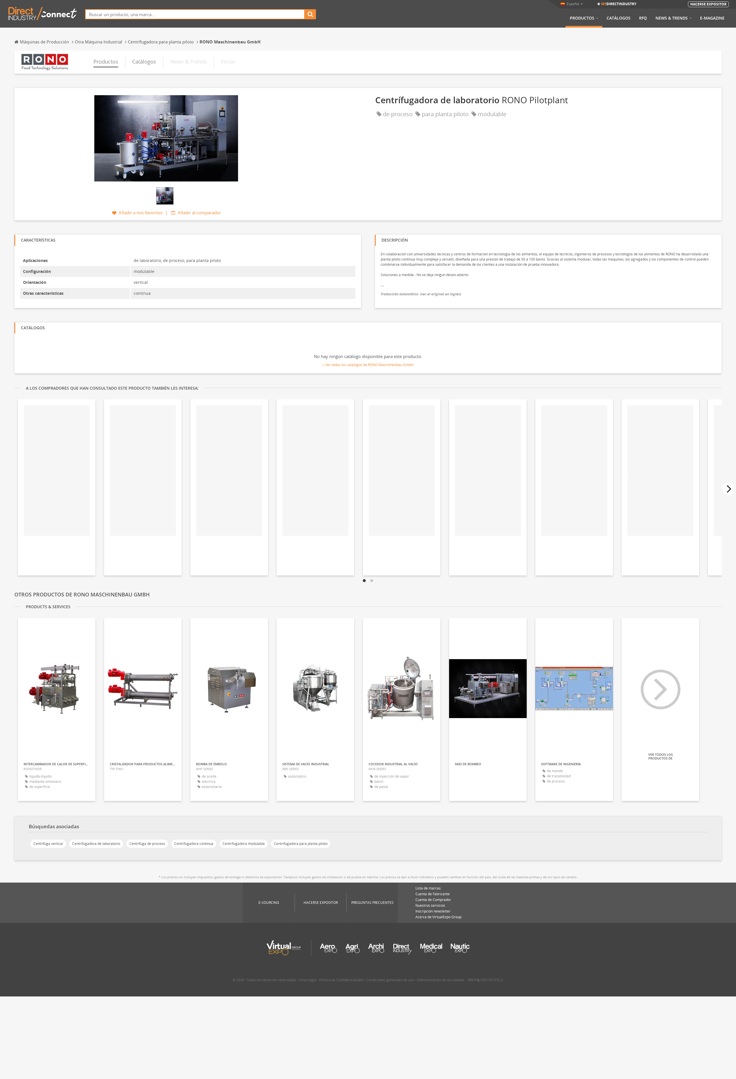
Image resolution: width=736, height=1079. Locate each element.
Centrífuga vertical (48, 843)
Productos (582, 18)
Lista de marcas (428, 888)
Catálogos (618, 18)
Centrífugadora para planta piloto (300, 843)
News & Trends (672, 18)
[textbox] (195, 14)
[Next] (728, 489)
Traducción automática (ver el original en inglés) (421, 294)
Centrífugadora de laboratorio (96, 843)
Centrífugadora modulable (244, 843)
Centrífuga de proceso (147, 843)
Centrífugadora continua (193, 843)
